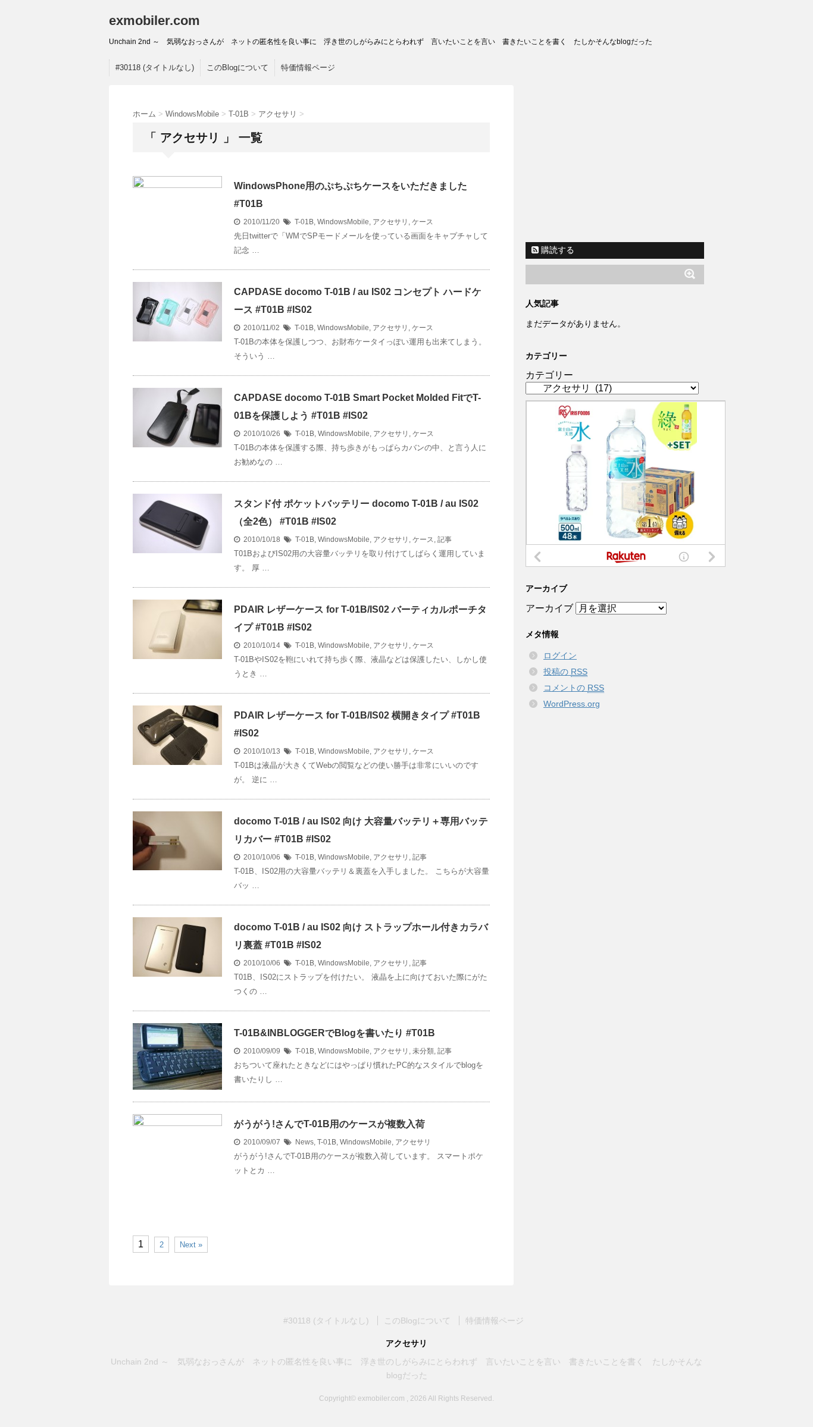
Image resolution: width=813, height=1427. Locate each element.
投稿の (565, 671)
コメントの (573, 687)
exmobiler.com (154, 20)
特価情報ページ (308, 67)
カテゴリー (549, 375)
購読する (556, 250)
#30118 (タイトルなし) (154, 67)
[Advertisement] (618, 159)
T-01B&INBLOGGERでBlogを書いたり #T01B (334, 1033)
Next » (191, 1244)
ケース (422, 222)
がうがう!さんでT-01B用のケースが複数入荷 (329, 1124)
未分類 (423, 1051)
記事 (444, 539)
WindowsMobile (343, 222)
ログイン (560, 655)
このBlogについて (237, 67)
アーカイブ (549, 608)
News (304, 1142)
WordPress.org (571, 703)
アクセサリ (390, 222)
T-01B (304, 222)
